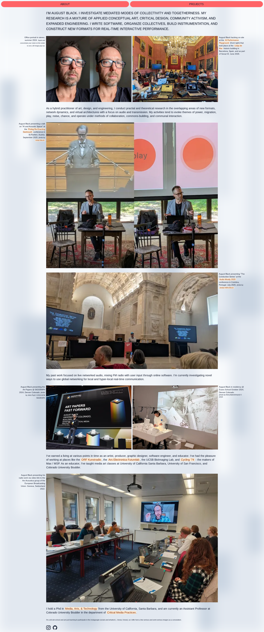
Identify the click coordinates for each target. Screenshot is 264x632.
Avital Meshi (40, 140)
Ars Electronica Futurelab (123, 459)
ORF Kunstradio (91, 459)
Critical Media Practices (121, 612)
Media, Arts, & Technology (81, 608)
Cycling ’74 (187, 459)
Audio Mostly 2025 (227, 279)
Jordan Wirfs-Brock (226, 288)
